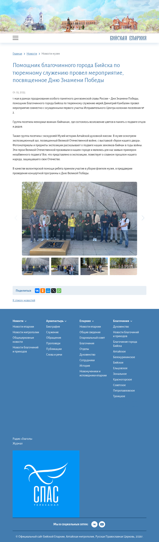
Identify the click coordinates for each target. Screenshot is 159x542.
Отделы (84, 349)
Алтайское (119, 351)
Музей (117, 410)
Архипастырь (55, 321)
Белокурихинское (124, 357)
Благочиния (87, 343)
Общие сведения (90, 332)
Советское (119, 385)
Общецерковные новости (23, 339)
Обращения (53, 337)
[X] (53, 290)
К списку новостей (24, 300)
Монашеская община (126, 401)
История (85, 365)
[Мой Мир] (48, 290)
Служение (52, 332)
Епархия (85, 321)
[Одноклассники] (42, 290)
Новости (18, 321)
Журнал (17, 443)
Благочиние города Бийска (125, 343)
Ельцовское (120, 368)
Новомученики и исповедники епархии (93, 373)
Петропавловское (124, 390)
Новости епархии (23, 326)
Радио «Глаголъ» (22, 438)
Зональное (120, 373)
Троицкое (119, 396)
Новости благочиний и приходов (25, 349)
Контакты (119, 420)
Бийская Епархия (128, 38)
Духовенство (87, 354)
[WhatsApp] (59, 290)
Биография (53, 326)
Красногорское (122, 379)
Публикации (54, 349)
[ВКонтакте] (37, 290)
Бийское (118, 362)
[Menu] (15, 38)
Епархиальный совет (92, 337)
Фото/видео (120, 415)
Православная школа (126, 406)
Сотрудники (87, 360)
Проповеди (53, 343)
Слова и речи (54, 354)
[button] (142, 217)
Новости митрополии (26, 332)
